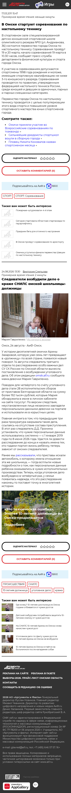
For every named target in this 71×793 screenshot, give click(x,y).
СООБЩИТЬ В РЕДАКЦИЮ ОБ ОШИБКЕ (27, 687)
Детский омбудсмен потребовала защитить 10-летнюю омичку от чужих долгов (40, 616)
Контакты (10, 682)
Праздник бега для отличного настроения (38, 231)
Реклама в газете (43, 673)
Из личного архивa (38, 339)
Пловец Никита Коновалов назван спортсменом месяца (30, 143)
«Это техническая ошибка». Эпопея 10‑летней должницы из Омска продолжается (33, 513)
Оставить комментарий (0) (36, 170)
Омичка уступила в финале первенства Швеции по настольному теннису (40, 253)
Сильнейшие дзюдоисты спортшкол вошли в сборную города (32, 136)
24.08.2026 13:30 (11, 271)
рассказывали (25, 455)
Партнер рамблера (31, 777)
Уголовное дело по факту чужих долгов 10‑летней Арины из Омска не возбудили (37, 637)
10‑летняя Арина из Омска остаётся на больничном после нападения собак (35, 648)
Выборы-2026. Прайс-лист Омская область (33, 678)
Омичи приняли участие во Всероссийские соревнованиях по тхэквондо (29, 128)
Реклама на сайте (15, 673)
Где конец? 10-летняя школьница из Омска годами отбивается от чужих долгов (38, 606)
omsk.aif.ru (43, 375)
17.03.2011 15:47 (10, 13)
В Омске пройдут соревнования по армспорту (40, 242)
